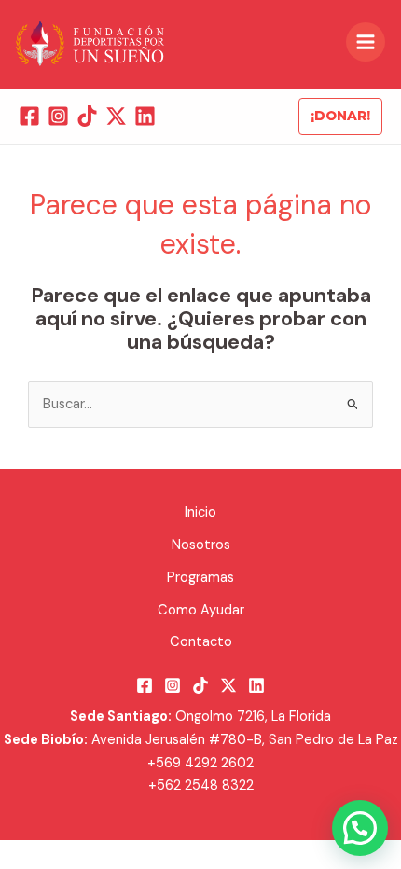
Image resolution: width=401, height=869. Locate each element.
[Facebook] (29, 116)
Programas (200, 577)
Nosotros (201, 545)
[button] (340, 116)
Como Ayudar (201, 610)
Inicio (200, 512)
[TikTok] (87, 116)
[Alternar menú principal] (365, 42)
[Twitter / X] (116, 116)
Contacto (201, 642)
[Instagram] (58, 116)
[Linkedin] (145, 116)
